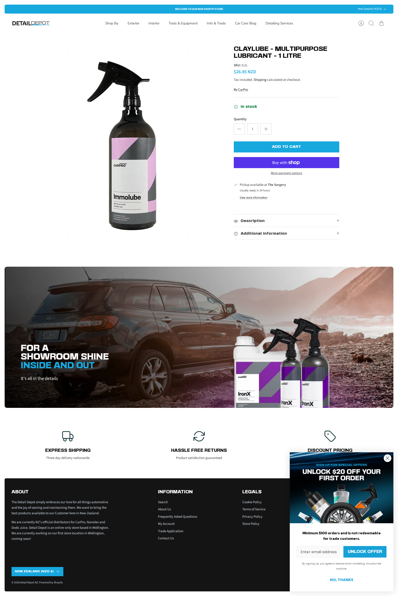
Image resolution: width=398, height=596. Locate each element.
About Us (164, 509)
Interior (154, 23)
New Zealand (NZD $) (370, 9)
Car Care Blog (245, 23)
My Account (166, 523)
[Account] (361, 23)
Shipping (260, 79)
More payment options (286, 173)
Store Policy (250, 523)
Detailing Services (279, 23)
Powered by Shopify (51, 582)
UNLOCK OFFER (365, 552)
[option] (132, 145)
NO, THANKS (341, 579)
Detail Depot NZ (29, 582)
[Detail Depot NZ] (31, 23)
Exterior (133, 23)
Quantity (240, 119)
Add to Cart (286, 147)
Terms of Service (253, 509)
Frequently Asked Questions (177, 516)
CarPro (243, 89)
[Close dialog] (387, 458)
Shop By (111, 23)
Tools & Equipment (183, 23)
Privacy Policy (252, 516)
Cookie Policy (252, 502)
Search (163, 502)
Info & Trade (216, 23)
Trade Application (170, 531)
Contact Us (166, 538)
